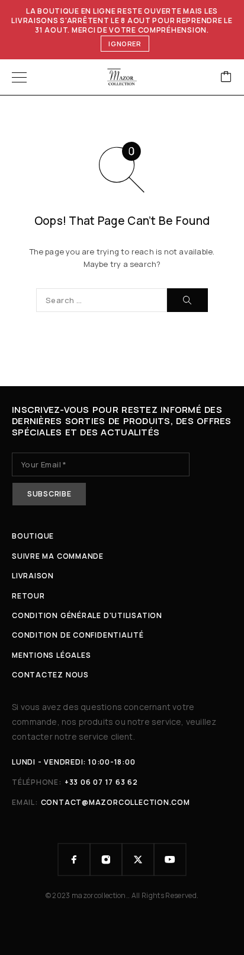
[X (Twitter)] (138, 859)
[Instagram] (106, 859)
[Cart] (226, 77)
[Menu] (19, 77)
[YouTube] (170, 859)
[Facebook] (74, 859)
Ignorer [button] (125, 43)
